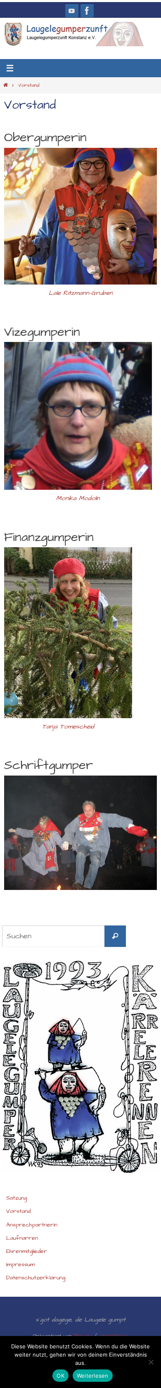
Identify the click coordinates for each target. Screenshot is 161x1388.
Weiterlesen (93, 1375)
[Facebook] (87, 10)
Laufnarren (22, 1238)
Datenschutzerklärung (35, 1278)
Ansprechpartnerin (31, 1225)
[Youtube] (71, 10)
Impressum (20, 1264)
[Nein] (151, 1362)
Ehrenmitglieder (26, 1251)
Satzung (16, 1198)
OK (60, 1375)
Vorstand (18, 1211)
